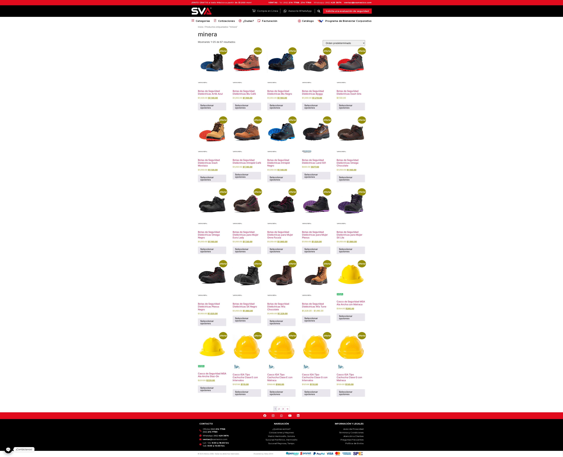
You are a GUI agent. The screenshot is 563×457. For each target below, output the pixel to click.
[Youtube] (290, 416)
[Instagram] (273, 416)
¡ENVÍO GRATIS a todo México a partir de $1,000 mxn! (221, 2)
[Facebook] (265, 416)
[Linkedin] (298, 416)
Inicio (200, 27)
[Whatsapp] (281, 416)
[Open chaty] (8, 449)
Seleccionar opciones (207, 106)
